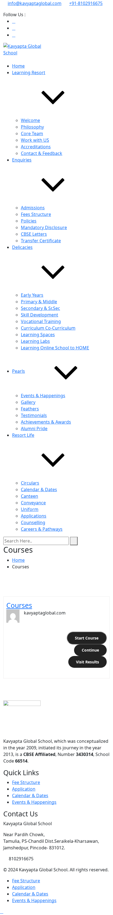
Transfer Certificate (41, 241)
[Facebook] (13, 21)
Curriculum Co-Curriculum (48, 328)
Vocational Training (41, 321)
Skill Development (39, 315)
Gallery (28, 402)
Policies (28, 221)
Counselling (33, 522)
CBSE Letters (34, 234)
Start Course (86, 638)
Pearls (18, 371)
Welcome (30, 120)
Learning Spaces (38, 335)
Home (18, 66)
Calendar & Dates (39, 489)
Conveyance (33, 503)
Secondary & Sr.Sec (40, 308)
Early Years (32, 295)
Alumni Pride (34, 428)
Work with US (35, 140)
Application (23, 789)
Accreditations (36, 147)
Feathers (30, 409)
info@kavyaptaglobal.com (34, 3)
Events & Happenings (43, 396)
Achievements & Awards (46, 422)
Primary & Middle (39, 302)
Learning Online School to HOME (55, 348)
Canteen (29, 496)
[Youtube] (13, 35)
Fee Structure (26, 782)
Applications (33, 516)
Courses (19, 605)
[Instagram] (13, 28)
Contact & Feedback (41, 153)
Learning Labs (35, 341)
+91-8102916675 (86, 3)
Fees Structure (36, 214)
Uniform (29, 509)
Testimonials (34, 415)
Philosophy (32, 127)
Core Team (32, 133)
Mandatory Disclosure (44, 227)
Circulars (30, 483)
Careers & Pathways (42, 529)
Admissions (33, 208)
